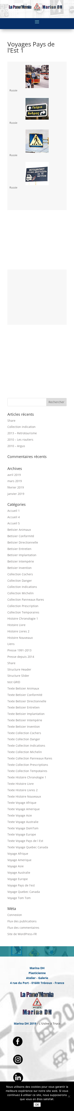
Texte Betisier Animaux (23, 688)
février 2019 (15, 487)
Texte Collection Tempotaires (27, 771)
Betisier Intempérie (20, 561)
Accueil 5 (13, 523)
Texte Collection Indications (26, 745)
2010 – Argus (16, 446)
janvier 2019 (15, 494)
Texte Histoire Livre (20, 784)
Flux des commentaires (23, 928)
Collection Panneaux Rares (25, 599)
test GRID (13, 682)
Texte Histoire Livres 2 (22, 790)
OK (37, 1104)
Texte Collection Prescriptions (27, 765)
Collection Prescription (22, 606)
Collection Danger (19, 581)
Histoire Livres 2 (18, 631)
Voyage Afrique (17, 854)
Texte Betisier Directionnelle (26, 701)
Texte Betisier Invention (23, 727)
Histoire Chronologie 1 (22, 618)
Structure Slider (18, 676)
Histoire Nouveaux (20, 638)
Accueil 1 (13, 511)
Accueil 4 (13, 517)
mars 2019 (14, 481)
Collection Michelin (20, 593)
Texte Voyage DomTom (22, 828)
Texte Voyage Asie (19, 815)
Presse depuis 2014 (20, 657)
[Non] (69, 1096)
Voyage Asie (15, 866)
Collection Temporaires (23, 612)
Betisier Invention (19, 568)
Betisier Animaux (19, 530)
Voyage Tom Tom (19, 898)
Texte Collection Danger (23, 739)
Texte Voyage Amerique (23, 809)
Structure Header (19, 669)
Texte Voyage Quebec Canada (27, 847)
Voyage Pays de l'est (21, 885)
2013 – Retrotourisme (22, 433)
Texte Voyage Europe (21, 834)
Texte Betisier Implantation (26, 714)
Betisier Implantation (21, 555)
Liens (11, 644)
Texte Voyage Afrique (21, 803)
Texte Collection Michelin (24, 752)
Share (11, 421)
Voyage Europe (17, 879)
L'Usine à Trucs (49, 1023)
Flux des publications (22, 921)
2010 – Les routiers (20, 439)
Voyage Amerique (19, 860)
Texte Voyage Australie (22, 822)
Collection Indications (22, 587)
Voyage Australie (18, 872)
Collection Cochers (20, 574)
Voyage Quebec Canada (23, 892)
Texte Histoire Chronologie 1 (26, 777)
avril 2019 (14, 475)
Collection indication (21, 427)
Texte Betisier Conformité (24, 695)
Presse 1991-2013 (19, 650)
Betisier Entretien (19, 549)
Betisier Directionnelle (22, 542)
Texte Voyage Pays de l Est (25, 841)
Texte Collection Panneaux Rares (29, 758)
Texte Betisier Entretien (23, 707)
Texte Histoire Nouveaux (24, 796)
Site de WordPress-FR (22, 934)
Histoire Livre (16, 625)
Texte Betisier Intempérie (24, 720)
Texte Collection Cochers (24, 733)
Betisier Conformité (20, 536)
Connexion (14, 915)
